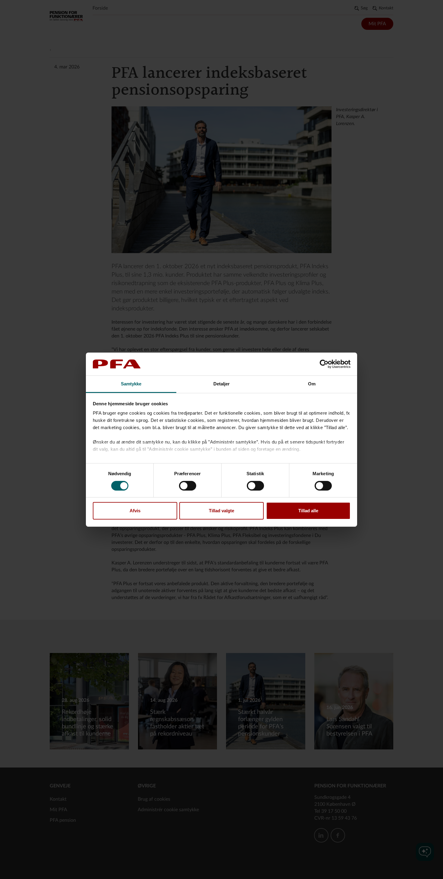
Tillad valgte (221, 510)
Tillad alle (308, 510)
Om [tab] (312, 383)
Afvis (135, 510)
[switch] (187, 486)
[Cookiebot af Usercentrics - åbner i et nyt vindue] (324, 364)
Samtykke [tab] (131, 383)
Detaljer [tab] (221, 383)
